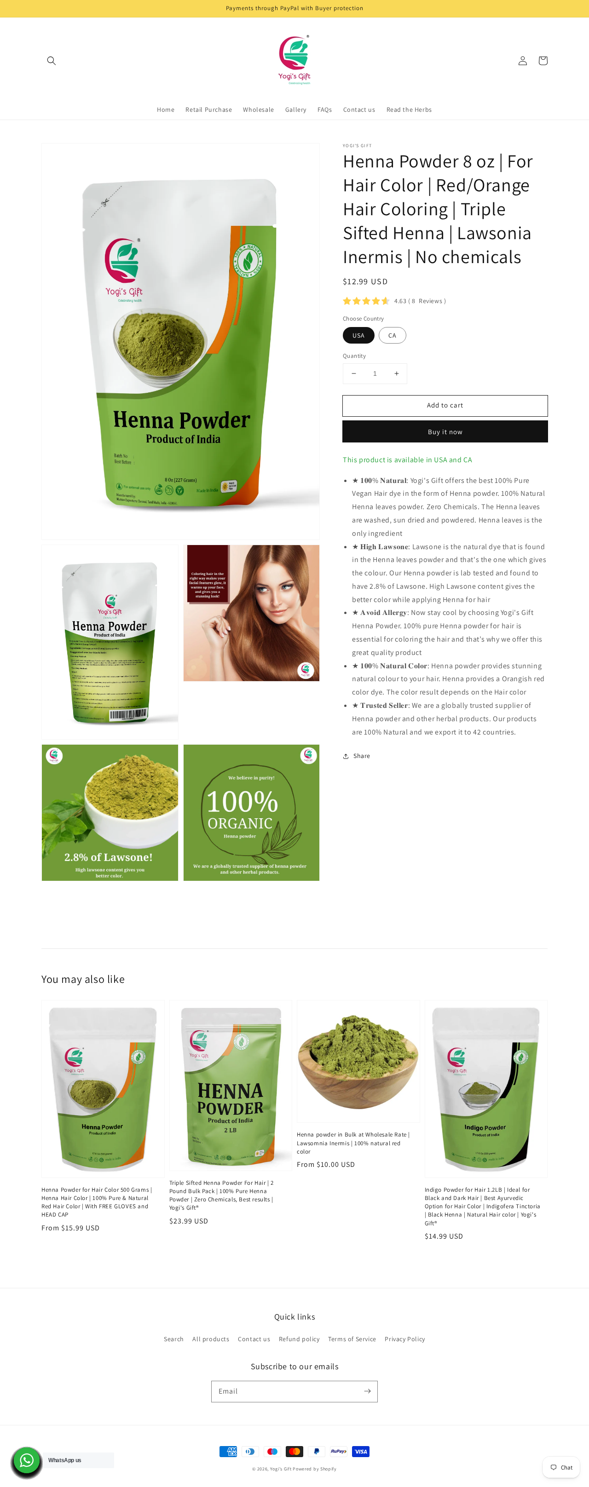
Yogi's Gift (281, 1469)
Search (174, 1339)
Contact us (254, 1339)
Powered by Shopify (315, 1469)
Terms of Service (352, 1339)
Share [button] (361, 756)
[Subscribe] (367, 1391)
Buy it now (445, 431)
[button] (51, 61)
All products (210, 1339)
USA (358, 335)
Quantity (354, 356)
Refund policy (299, 1339)
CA (392, 335)
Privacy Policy (405, 1339)
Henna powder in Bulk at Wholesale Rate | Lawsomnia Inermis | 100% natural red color (353, 1143)
